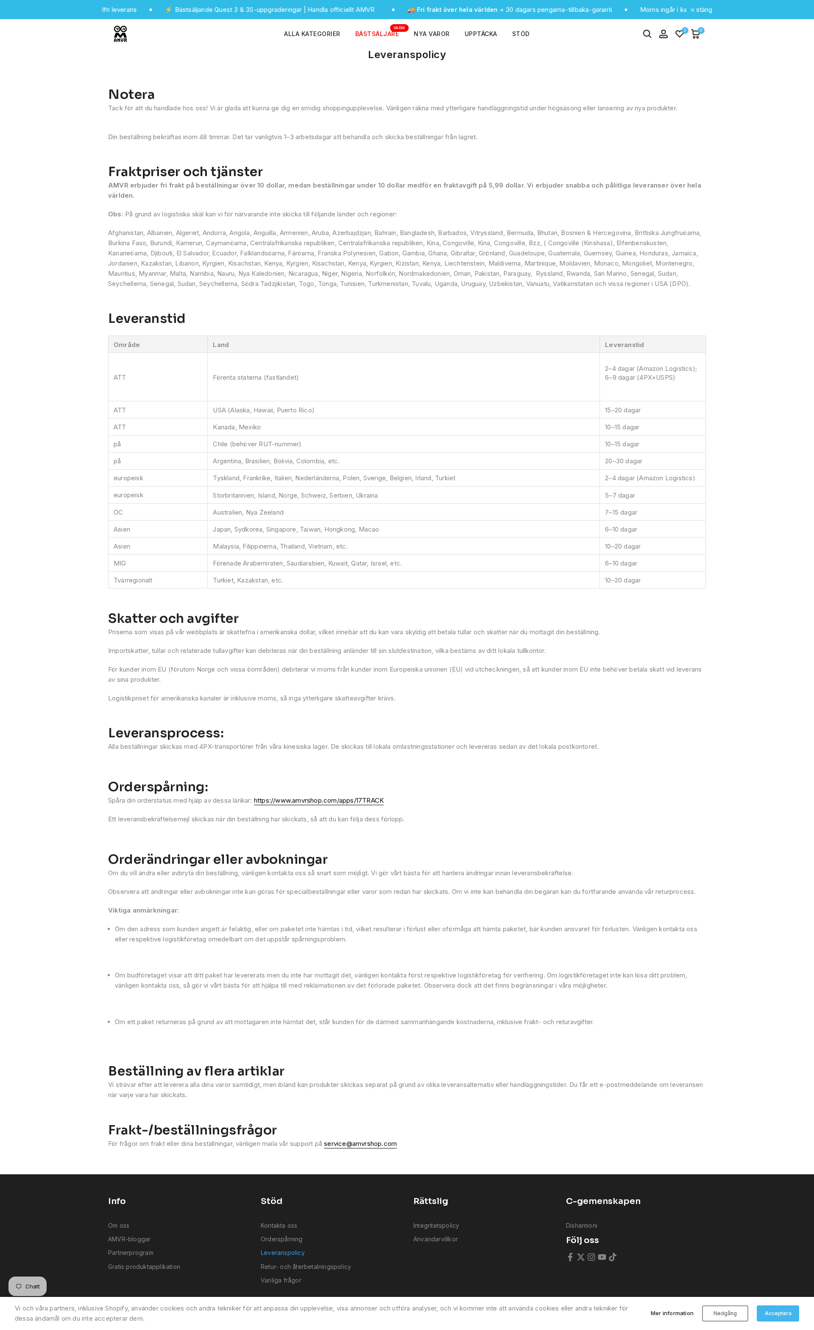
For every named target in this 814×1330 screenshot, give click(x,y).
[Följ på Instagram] (591, 1257)
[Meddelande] (237, 10)
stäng (703, 9)
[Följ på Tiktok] (612, 1257)
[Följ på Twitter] (581, 1257)
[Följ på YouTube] (602, 1257)
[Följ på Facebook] (570, 1257)
